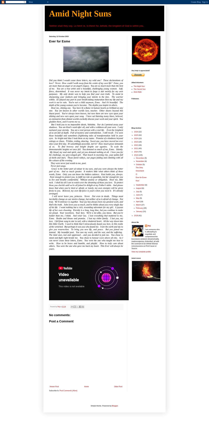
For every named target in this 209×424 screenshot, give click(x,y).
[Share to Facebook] (80, 306)
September (140, 185)
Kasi (137, 181)
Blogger (115, 406)
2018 (136, 216)
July (138, 192)
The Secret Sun (140, 89)
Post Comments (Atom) (68, 391)
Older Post (118, 387)
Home (86, 387)
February (139, 208)
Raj (149, 226)
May (138, 198)
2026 (136, 132)
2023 (136, 142)
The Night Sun (139, 86)
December (140, 158)
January (139, 211)
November (140, 161)
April (138, 202)
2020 (136, 152)
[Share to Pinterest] (82, 306)
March (138, 205)
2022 (136, 145)
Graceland (140, 171)
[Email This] (72, 306)
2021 (136, 148)
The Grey (139, 168)
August (139, 188)
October (139, 165)
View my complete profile (141, 252)
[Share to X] (77, 306)
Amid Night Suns (80, 13)
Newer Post (54, 387)
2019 (136, 155)
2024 (136, 138)
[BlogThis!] (74, 306)
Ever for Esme (141, 177)
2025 (136, 135)
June (138, 195)
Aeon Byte (138, 92)
